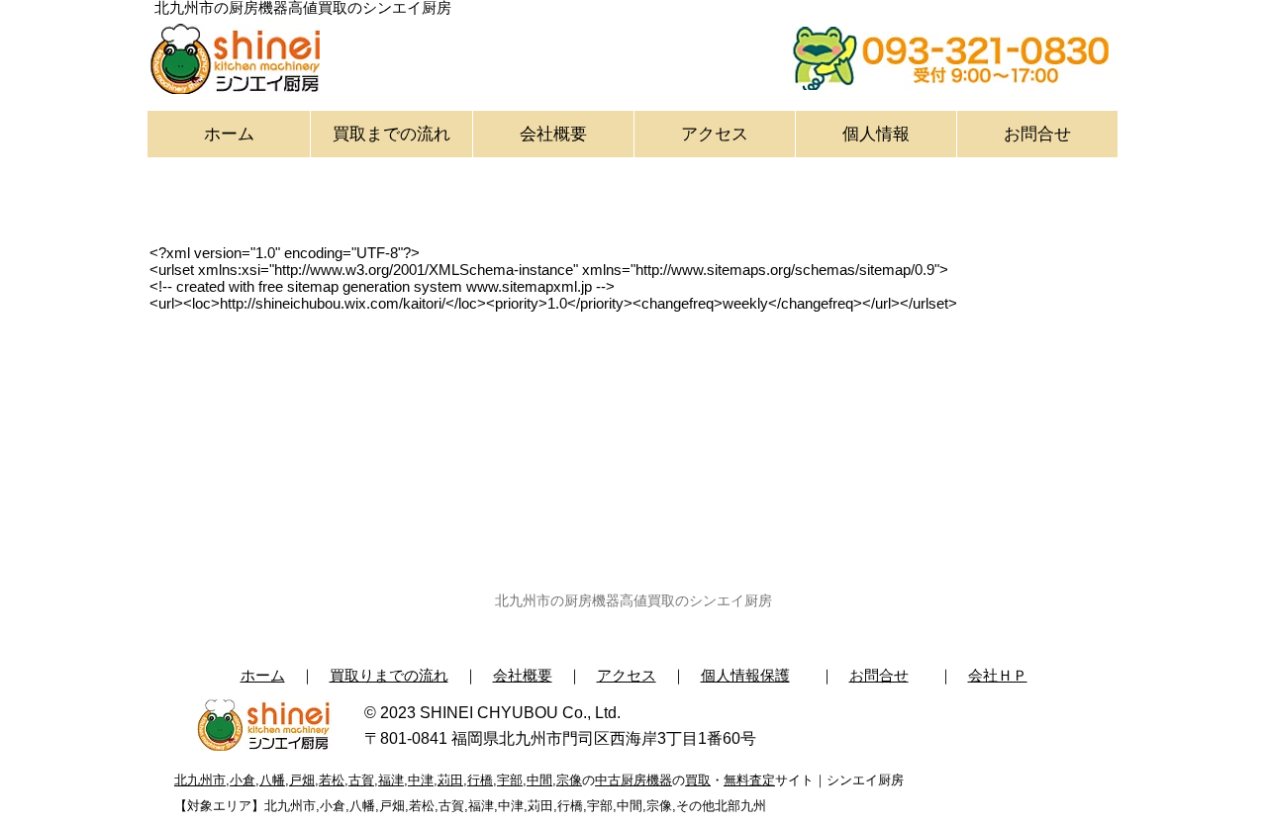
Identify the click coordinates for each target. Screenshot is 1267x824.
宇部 (510, 780)
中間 (539, 780)
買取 (698, 780)
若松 (331, 780)
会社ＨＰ (997, 675)
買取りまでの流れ (389, 675)
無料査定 (749, 780)
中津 (421, 780)
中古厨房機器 (633, 780)
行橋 (480, 780)
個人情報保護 (745, 675)
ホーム (263, 675)
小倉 (242, 780)
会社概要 (522, 675)
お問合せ (879, 675)
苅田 (450, 780)
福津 (391, 780)
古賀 (361, 780)
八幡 (272, 780)
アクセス (626, 675)
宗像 (569, 780)
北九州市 (200, 780)
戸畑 (302, 780)
